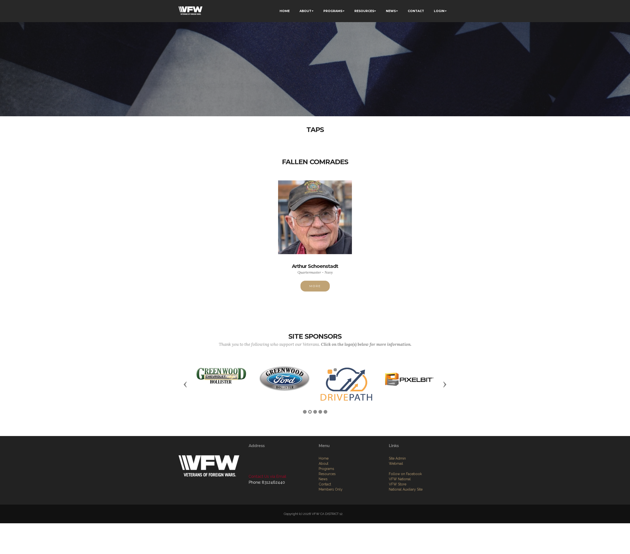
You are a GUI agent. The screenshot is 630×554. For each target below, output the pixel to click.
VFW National (400, 479)
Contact (325, 484)
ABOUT (305, 11)
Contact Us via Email (267, 476)
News (323, 479)
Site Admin (397, 458)
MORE (315, 286)
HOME (285, 11)
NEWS (391, 11)
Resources (327, 474)
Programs (326, 469)
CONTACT (416, 11)
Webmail (396, 464)
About (323, 464)
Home (324, 458)
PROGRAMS (332, 11)
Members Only (331, 489)
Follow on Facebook (405, 474)
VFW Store (397, 484)
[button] (185, 384)
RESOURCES (364, 11)
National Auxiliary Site (406, 489)
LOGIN (439, 11)
